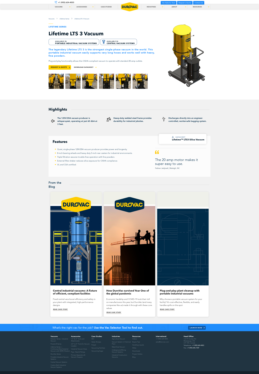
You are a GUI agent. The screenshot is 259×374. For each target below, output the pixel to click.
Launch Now (196, 328)
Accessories (75, 336)
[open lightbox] (56, 81)
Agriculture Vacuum (118, 339)
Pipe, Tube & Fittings (78, 352)
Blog (133, 357)
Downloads (136, 351)
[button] (60, 7)
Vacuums (54, 336)
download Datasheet (83, 67)
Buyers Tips (136, 342)
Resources (136, 336)
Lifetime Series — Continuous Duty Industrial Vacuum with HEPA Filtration (60, 349)
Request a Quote (185, 3)
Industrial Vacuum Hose (79, 349)
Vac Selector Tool (168, 3)
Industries (116, 336)
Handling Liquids (138, 345)
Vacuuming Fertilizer (98, 348)
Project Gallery (137, 354)
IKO (92, 339)
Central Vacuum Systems (59, 362)
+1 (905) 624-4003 (162, 339)
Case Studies (106, 7)
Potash (93, 345)
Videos (134, 339)
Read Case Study (60, 309)
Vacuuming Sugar (97, 351)
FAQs (134, 348)
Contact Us (199, 3)
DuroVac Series (56, 354)
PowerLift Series (56, 344)
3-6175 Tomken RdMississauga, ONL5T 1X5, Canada (190, 341)
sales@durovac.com (162, 342)
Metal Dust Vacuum (118, 347)
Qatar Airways (96, 342)
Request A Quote (59, 67)
